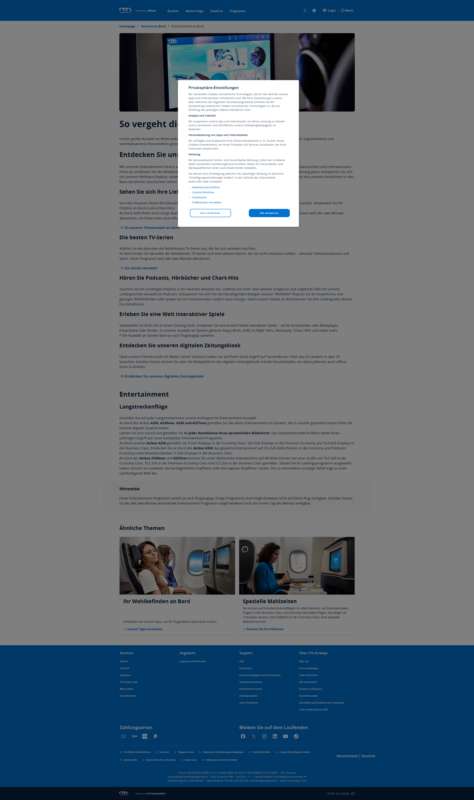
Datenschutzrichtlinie (206, 187)
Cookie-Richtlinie (203, 192)
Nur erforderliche (210, 213)
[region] (238, 153)
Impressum (199, 197)
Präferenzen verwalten (206, 202)
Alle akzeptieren (269, 213)
